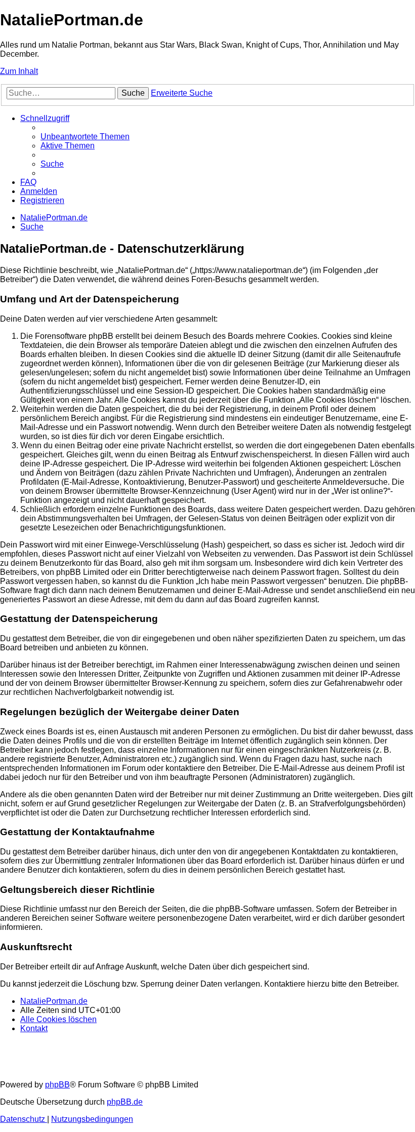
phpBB (57, 1084)
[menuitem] (85, 136)
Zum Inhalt (19, 71)
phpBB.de (125, 1102)
